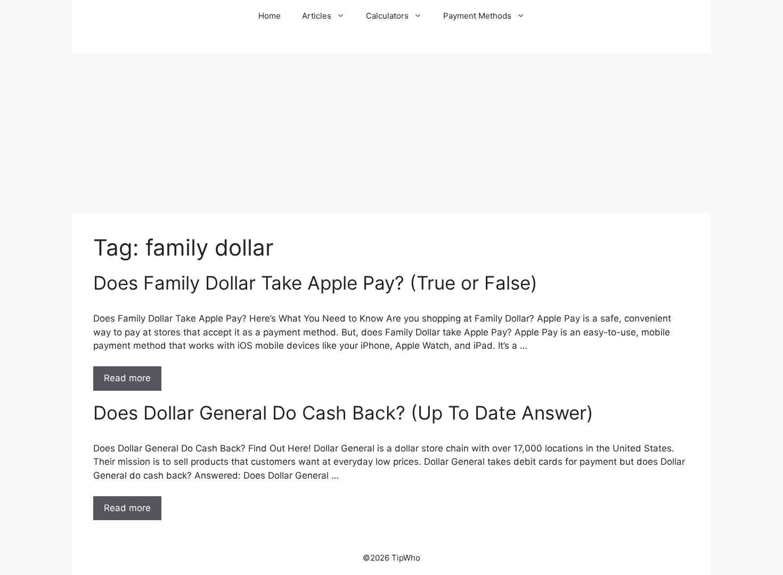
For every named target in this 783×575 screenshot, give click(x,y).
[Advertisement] (391, 133)
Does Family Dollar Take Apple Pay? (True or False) (315, 283)
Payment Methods (477, 16)
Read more (127, 378)
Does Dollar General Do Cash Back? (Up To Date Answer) (343, 412)
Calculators (387, 16)
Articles (316, 16)
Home (269, 16)
